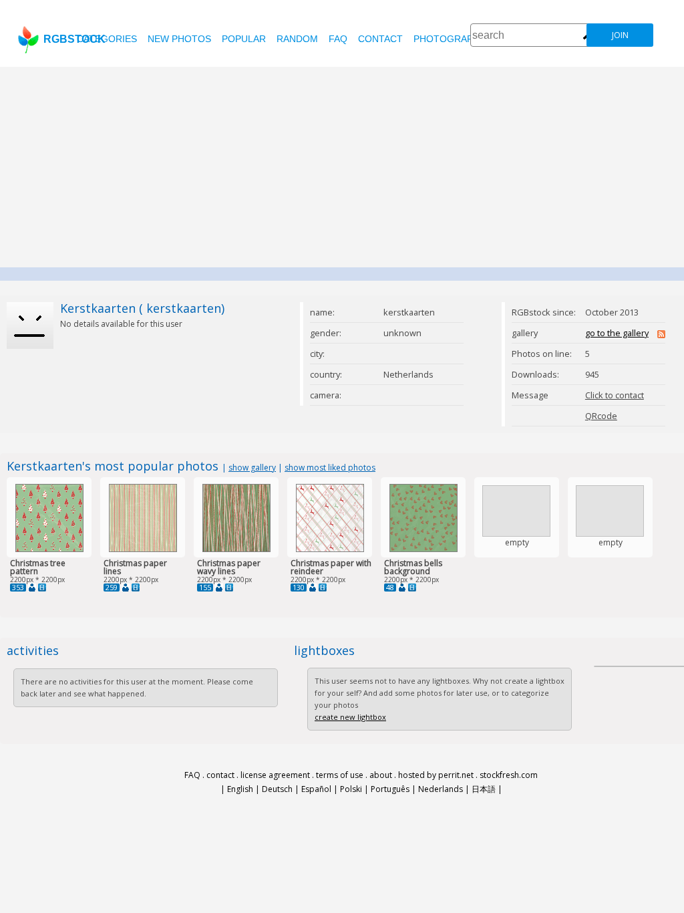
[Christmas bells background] (423, 549)
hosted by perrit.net (436, 775)
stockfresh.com (509, 775)
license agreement (275, 775)
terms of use (339, 775)
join (620, 35)
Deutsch (277, 789)
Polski (351, 789)
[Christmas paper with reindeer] (330, 549)
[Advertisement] (342, 167)
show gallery (252, 467)
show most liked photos (330, 467)
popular (244, 38)
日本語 (484, 789)
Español (316, 789)
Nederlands (440, 789)
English (240, 789)
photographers (455, 38)
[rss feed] (661, 335)
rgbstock (74, 39)
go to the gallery (617, 333)
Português (390, 789)
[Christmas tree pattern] (49, 549)
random (297, 38)
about (380, 775)
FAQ (338, 38)
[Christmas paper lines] (143, 549)
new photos (179, 38)
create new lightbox (350, 717)
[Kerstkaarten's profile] (32, 587)
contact (380, 38)
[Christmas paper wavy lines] (236, 549)
